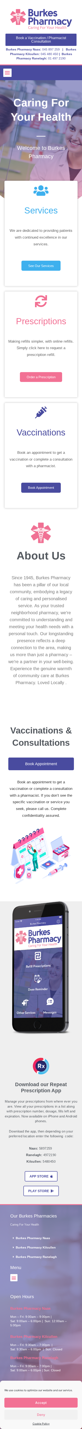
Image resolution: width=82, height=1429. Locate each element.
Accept (41, 1403)
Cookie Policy (41, 1423)
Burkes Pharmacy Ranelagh (36, 1257)
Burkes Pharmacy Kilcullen (36, 1247)
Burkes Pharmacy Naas (33, 1238)
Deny (41, 1415)
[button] (7, 73)
